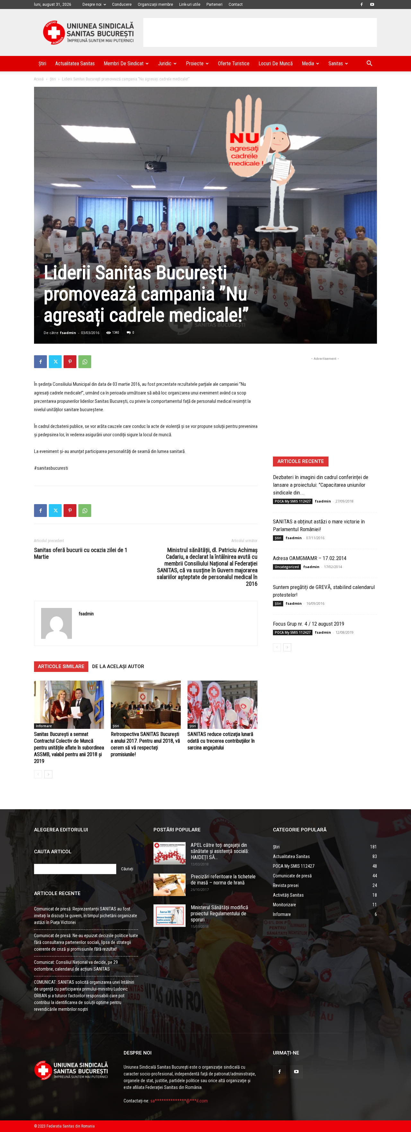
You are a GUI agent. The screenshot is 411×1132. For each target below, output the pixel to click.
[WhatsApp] (84, 361)
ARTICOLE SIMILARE (61, 666)
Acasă (39, 79)
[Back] (38, 774)
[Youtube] (372, 4)
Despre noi (92, 4)
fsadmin (68, 332)
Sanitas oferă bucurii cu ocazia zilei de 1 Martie (80, 553)
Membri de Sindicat (124, 63)
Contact (236, 4)
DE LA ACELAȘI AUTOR (118, 666)
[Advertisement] (260, 32)
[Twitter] (55, 361)
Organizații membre (155, 4)
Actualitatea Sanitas (75, 63)
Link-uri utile (189, 4)
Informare (44, 726)
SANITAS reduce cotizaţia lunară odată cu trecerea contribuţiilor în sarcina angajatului (221, 741)
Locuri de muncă (275, 63)
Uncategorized (287, 567)
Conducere (122, 4)
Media (308, 63)
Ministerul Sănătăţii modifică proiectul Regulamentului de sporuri (219, 913)
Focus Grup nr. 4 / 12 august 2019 (308, 623)
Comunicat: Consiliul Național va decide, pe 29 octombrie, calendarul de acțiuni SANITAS (76, 966)
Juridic (164, 63)
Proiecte (195, 63)
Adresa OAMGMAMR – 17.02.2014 (309, 558)
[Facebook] (361, 4)
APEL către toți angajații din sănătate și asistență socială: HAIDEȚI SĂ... (220, 851)
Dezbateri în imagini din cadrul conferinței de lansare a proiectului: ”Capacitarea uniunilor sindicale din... (320, 485)
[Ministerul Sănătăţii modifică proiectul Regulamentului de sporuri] (169, 915)
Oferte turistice (233, 63)
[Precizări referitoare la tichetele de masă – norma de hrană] (169, 885)
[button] (369, 64)
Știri (42, 63)
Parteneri (214, 4)
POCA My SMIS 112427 (292, 501)
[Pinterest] (70, 361)
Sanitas (335, 63)
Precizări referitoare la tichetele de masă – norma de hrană (223, 880)
